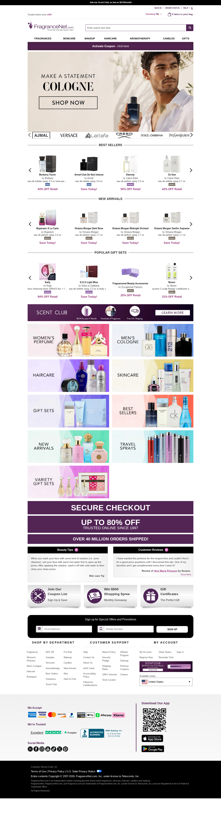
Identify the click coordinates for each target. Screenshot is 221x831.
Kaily (49, 285)
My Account (145, 652)
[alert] (154, 14)
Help (185, 8)
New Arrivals (70, 668)
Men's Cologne (34, 666)
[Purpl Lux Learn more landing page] (166, 668)
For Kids (68, 652)
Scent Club (51, 684)
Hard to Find (70, 679)
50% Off (50, 652)
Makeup (90, 38)
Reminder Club (166, 657)
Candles (68, 662)
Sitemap (124, 660)
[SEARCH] (189, 27)
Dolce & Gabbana (90, 285)
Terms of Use (38, 771)
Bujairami (49, 232)
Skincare (69, 38)
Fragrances (42, 38)
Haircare (110, 38)
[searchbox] (135, 27)
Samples (50, 657)
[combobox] (139, 27)
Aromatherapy (53, 668)
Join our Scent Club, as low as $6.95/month (111, 2)
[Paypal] (71, 714)
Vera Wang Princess (165, 570)
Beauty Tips (65, 549)
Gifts (185, 38)
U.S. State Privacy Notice (80, 771)
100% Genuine (109, 674)
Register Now (146, 657)
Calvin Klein (132, 178)
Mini (66, 673)
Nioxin (173, 285)
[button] (191, 135)
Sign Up (172, 629)
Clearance (51, 679)
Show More (186, 575)
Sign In (157, 8)
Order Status (172, 8)
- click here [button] (110, 46)
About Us (88, 662)
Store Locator (109, 680)
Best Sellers (52, 673)
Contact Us (88, 657)
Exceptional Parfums (132, 287)
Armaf (90, 178)
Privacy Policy (56, 771)
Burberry (49, 178)
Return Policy (109, 652)
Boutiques (32, 676)
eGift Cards (89, 668)
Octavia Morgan (90, 232)
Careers (124, 674)
